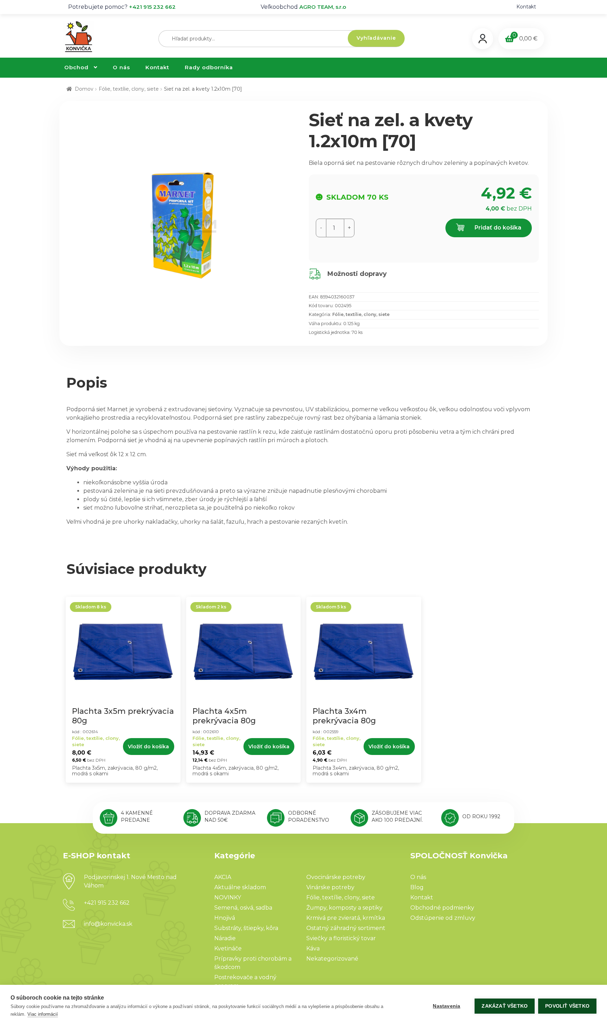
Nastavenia (446, 1006)
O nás (121, 67)
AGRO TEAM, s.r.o (322, 7)
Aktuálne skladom (240, 887)
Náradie (225, 938)
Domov (84, 89)
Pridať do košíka (497, 227)
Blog (417, 887)
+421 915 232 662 (152, 7)
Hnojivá (224, 918)
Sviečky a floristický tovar (341, 938)
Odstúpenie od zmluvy (442, 918)
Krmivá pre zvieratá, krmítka (345, 918)
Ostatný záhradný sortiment (345, 928)
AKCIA (222, 877)
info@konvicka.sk (108, 924)
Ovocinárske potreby (335, 877)
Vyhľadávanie (376, 38)
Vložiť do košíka (148, 746)
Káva (313, 948)
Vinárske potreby (330, 887)
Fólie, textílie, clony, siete (129, 89)
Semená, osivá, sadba (243, 907)
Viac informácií (42, 1014)
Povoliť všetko (567, 1006)
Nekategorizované (332, 958)
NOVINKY (227, 897)
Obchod (76, 67)
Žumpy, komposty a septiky (344, 907)
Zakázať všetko (505, 1006)
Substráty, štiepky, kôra (246, 928)
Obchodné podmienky (442, 907)
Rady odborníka (209, 67)
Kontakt (526, 7)
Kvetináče (228, 948)
